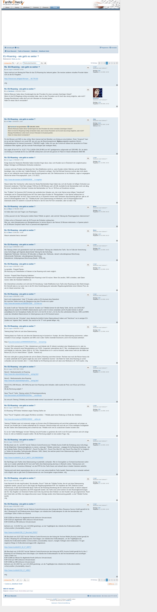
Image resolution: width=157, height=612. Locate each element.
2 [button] (104, 63)
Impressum (54, 603)
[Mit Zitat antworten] (88, 67)
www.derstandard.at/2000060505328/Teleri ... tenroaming (27, 342)
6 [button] (114, 63)
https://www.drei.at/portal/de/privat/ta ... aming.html (21, 374)
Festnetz (36, 7)
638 (99, 70)
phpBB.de (68, 600)
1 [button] (101, 63)
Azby (94, 119)
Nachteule (96, 98)
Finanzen (45, 7)
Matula (13, 59)
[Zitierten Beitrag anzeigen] (28, 127)
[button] (99, 63)
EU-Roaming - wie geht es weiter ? (21, 56)
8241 (99, 123)
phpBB (54, 599)
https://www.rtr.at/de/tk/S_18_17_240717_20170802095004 (23, 457)
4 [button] (109, 63)
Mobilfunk (26, 7)
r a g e (95, 66)
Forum (55, 7)
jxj (16, 59)
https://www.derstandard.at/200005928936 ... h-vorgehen (23, 179)
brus (19, 59)
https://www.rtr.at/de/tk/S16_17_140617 (17, 570)
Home (7, 7)
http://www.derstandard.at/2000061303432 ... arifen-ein (22, 419)
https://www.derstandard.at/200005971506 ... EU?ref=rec (23, 303)
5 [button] (111, 63)
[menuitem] (17, 47)
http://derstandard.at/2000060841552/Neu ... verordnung (22, 395)
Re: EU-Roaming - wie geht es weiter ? (22, 67)
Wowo (94, 206)
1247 (99, 210)
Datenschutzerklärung (64, 603)
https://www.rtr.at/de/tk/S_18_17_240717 (17, 547)
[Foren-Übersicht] (13, 3)
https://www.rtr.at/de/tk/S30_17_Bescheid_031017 (20, 532)
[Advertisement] (60, 28)
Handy (17, 7)
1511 (99, 102)
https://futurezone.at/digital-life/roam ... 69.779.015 (21, 79)
